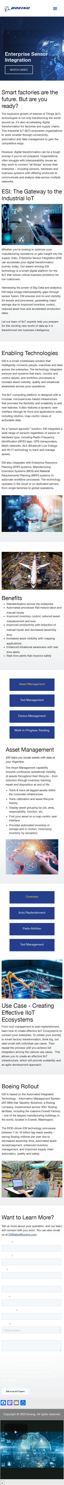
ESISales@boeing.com (23, 1234)
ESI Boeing (17, 9)
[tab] (32, 684)
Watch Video (19, 69)
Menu (55, 8)
